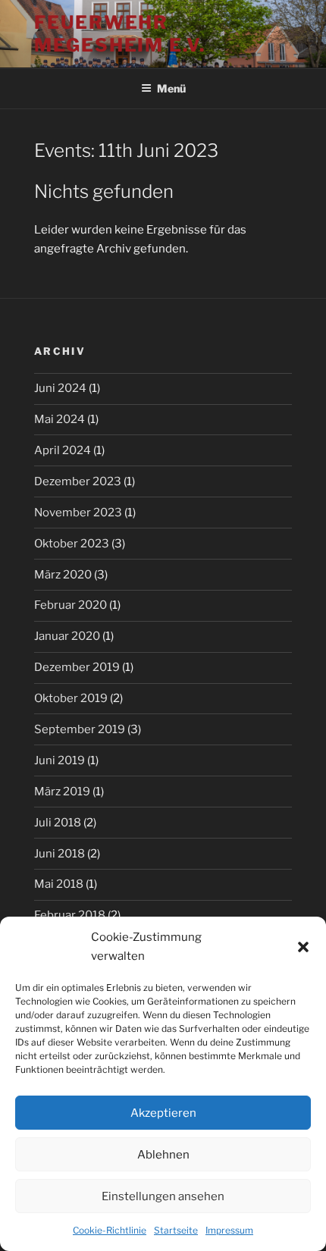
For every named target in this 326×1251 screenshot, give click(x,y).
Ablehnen (163, 1155)
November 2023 (78, 512)
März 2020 (63, 575)
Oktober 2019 (71, 698)
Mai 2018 (58, 884)
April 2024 (62, 450)
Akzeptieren (163, 1113)
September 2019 (79, 729)
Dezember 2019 (77, 667)
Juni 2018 (59, 854)
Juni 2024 (60, 388)
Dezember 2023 (77, 481)
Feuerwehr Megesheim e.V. (119, 33)
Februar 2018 (69, 915)
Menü (171, 88)
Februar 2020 (70, 605)
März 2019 (62, 791)
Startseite (176, 1230)
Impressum (229, 1230)
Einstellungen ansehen (163, 1196)
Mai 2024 (59, 419)
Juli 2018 (57, 822)
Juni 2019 (59, 760)
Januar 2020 (67, 636)
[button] (303, 947)
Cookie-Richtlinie (109, 1230)
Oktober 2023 (71, 543)
